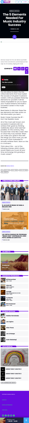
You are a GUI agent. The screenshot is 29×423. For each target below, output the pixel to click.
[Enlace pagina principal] (5, 1)
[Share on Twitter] (19, 68)
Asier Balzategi (11, 340)
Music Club (7, 170)
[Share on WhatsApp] (22, 68)
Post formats (4, 172)
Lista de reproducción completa (8, 382)
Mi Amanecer (11, 304)
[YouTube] (3, 416)
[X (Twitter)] (6, 416)
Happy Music (5, 262)
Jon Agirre (9, 322)
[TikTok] (8, 416)
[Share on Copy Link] (26, 72)
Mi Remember (11, 279)
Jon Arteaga (10, 334)
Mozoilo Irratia (10, 166)
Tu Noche (9, 297)
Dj (1, 170)
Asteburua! (6, 265)
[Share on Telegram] (26, 68)
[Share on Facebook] (15, 68)
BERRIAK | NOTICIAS (14, 11)
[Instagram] (11, 416)
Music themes (14, 170)
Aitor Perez (10, 328)
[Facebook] (14, 416)
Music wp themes (23, 170)
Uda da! (9, 285)
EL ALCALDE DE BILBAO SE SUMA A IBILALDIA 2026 (13, 206)
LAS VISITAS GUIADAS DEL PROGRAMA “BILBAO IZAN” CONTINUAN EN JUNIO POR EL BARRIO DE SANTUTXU (14, 236)
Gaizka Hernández (12, 316)
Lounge (8, 291)
